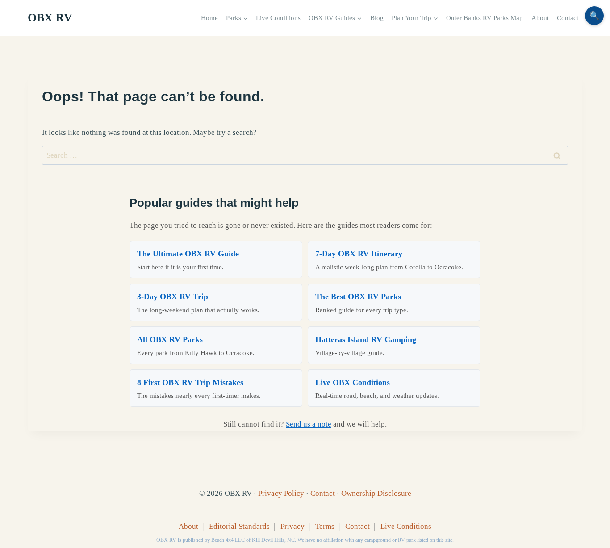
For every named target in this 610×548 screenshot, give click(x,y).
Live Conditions (278, 17)
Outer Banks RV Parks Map (484, 17)
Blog (377, 17)
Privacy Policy (281, 493)
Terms (324, 526)
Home (209, 17)
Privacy (292, 526)
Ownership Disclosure (376, 493)
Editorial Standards (239, 526)
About (540, 17)
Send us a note (308, 424)
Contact (567, 17)
